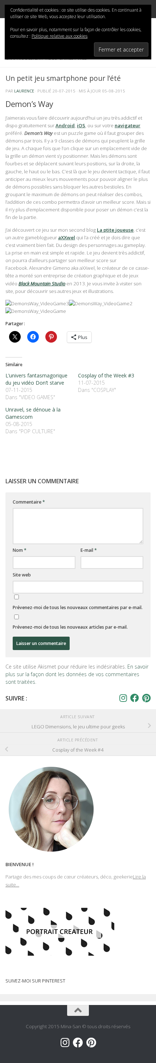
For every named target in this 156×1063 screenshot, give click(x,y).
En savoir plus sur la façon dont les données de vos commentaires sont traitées (76, 674)
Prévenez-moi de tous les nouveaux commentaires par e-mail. (78, 607)
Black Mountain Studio (42, 283)
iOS (81, 125)
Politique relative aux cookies (59, 36)
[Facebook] (134, 698)
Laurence (24, 91)
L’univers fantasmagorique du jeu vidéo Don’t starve (36, 379)
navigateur (127, 125)
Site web (22, 575)
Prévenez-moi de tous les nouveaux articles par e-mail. (70, 627)
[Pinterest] (146, 698)
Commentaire (29, 502)
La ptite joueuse (115, 230)
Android (65, 125)
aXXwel (66, 237)
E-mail (89, 550)
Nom (19, 550)
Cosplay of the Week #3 (106, 375)
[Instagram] (123, 698)
